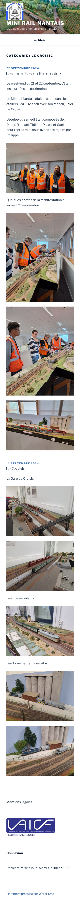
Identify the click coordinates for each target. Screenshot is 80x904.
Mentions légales (19, 802)
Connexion (14, 853)
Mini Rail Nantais (35, 23)
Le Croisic (15, 468)
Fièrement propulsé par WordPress (30, 894)
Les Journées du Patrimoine (33, 73)
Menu (42, 40)
